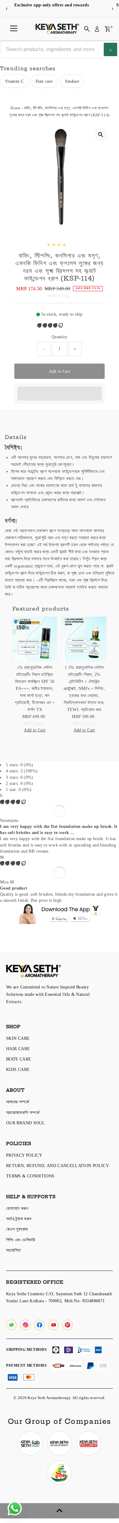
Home (15, 108)
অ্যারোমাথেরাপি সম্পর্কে (22, 1112)
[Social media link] (11, 1325)
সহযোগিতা (13, 1250)
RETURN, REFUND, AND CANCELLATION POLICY (57, 1165)
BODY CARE (18, 1059)
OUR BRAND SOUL (25, 1122)
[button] (50, 325)
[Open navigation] (13, 29)
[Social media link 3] (89, 1443)
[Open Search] (87, 29)
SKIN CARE (18, 1038)
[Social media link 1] (30, 1443)
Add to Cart (59, 371)
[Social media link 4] (59, 1472)
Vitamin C (14, 81)
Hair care (44, 81)
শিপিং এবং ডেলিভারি (20, 1239)
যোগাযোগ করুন (17, 1208)
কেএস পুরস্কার (17, 1229)
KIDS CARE (18, 1069)
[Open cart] (107, 29)
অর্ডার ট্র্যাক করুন (18, 1218)
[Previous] (7, 9)
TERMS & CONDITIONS (30, 1175)
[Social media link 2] (59, 1443)
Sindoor (72, 81)
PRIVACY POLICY (24, 1155)
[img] (13, 802)
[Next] (112, 9)
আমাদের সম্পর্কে (17, 1101)
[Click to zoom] (101, 134)
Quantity (59, 336)
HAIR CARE (18, 1048)
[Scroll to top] (59, 1510)
